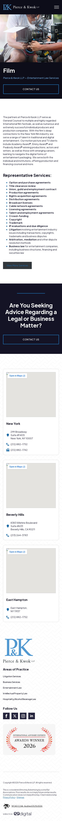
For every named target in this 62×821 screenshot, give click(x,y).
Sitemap (20, 797)
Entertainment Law (12, 687)
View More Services (17, 265)
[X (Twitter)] (14, 716)
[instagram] (23, 716)
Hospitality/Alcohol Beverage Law (19, 699)
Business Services (11, 682)
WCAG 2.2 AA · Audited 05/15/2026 (27, 806)
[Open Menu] (56, 7)
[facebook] (6, 716)
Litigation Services (12, 676)
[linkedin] (31, 716)
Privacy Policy (9, 797)
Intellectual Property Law (15, 693)
